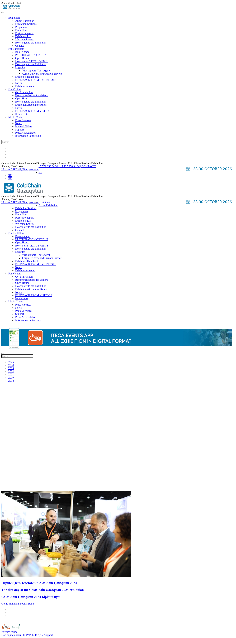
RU (10, 175)
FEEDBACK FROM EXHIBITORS (35, 79)
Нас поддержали (11, 635)
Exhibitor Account (25, 86)
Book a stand (22, 51)
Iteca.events (21, 114)
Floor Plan (21, 30)
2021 (11, 374)
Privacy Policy (9, 631)
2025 (11, 362)
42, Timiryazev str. (28, 169)
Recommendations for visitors (31, 95)
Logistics (20, 67)
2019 (11, 377)
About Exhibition (24, 20)
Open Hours (22, 58)
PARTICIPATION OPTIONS (31, 55)
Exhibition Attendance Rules (30, 104)
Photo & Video (23, 126)
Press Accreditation (25, 132)
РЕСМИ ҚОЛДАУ (32, 635)
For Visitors (14, 89)
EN (10, 178)
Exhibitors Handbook (27, 76)
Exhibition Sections (25, 23)
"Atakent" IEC (9, 169)
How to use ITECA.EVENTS (31, 61)
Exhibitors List (23, 36)
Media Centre (15, 117)
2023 (11, 368)
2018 (11, 380)
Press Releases (23, 120)
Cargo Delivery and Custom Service (42, 73)
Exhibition (14, 17)
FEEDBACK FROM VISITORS (33, 110)
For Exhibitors (16, 48)
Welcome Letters (24, 39)
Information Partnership (28, 135)
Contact (19, 45)
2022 (11, 371)
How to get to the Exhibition (30, 42)
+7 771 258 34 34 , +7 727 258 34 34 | (60, 166)
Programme (21, 27)
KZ (40, 172)
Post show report (24, 33)
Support (19, 129)
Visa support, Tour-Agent (36, 70)
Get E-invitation (24, 92)
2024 (11, 365)
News (18, 82)
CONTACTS (89, 166)
